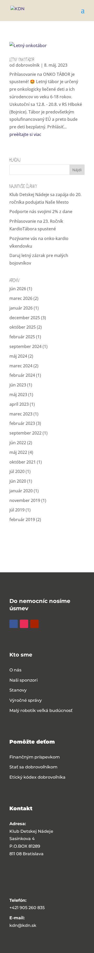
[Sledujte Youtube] (34, 624)
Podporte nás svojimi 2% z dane (40, 211)
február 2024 (22, 375)
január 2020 (21, 491)
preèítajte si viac (25, 134)
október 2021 (22, 462)
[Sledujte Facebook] (13, 624)
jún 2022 (17, 443)
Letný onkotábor (21, 59)
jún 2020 (17, 481)
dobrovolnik (28, 65)
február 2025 (22, 337)
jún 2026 (17, 289)
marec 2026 (20, 298)
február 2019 (22, 519)
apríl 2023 (19, 404)
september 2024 (25, 346)
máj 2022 (18, 452)
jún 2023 (17, 385)
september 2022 (25, 433)
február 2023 (22, 423)
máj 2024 (18, 356)
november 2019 (24, 500)
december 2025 (24, 318)
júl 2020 (17, 471)
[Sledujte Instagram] (24, 624)
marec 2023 (20, 414)
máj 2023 (18, 394)
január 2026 (21, 308)
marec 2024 (20, 366)
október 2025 (22, 327)
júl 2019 (17, 510)
